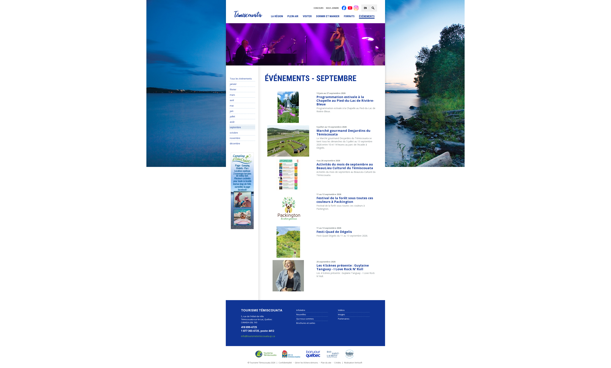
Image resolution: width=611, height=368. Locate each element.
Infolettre (300, 310)
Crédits (337, 362)
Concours (318, 8)
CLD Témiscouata (290, 354)
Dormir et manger (327, 16)
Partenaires (343, 318)
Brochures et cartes (305, 323)
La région (277, 16)
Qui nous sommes (305, 318)
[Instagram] (356, 7)
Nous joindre (332, 8)
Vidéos (341, 310)
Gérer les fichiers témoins (306, 362)
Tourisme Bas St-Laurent (333, 354)
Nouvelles (301, 314)
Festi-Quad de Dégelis (334, 232)
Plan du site (326, 362)
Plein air (292, 16)
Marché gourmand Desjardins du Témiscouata (343, 132)
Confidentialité (285, 362)
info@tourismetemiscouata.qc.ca (258, 336)
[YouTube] (350, 7)
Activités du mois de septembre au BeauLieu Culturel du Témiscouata (344, 166)
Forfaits (349, 16)
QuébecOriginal (313, 354)
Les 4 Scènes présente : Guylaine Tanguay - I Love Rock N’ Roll (342, 267)
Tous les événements (241, 78)
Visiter (307, 16)
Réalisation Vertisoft (353, 362)
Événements (367, 16)
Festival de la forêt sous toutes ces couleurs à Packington (344, 199)
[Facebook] (344, 7)
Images (341, 314)
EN (365, 8)
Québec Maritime (350, 354)
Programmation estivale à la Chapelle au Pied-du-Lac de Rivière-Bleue (345, 100)
